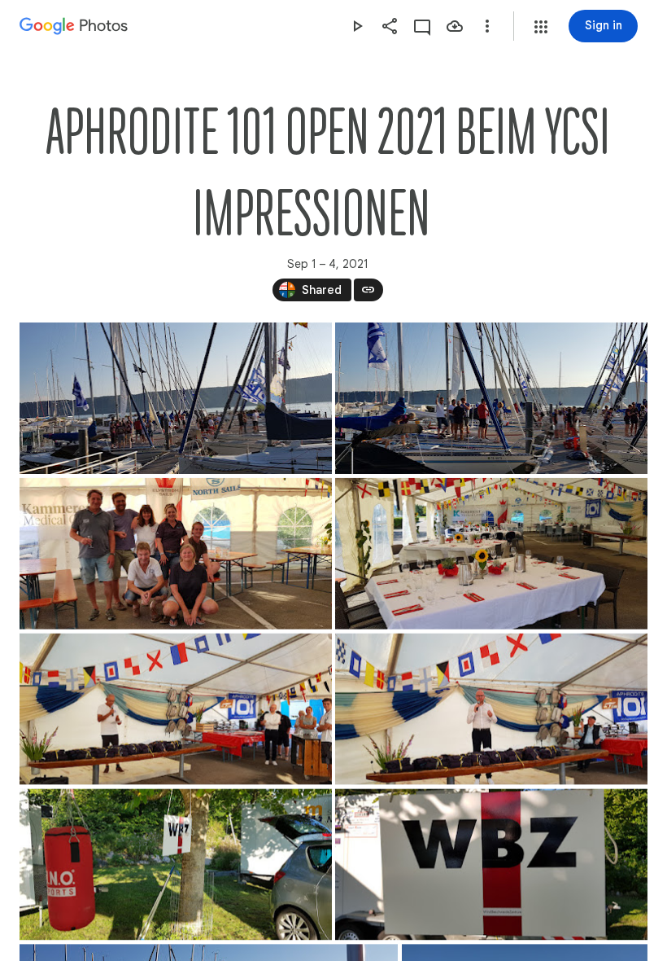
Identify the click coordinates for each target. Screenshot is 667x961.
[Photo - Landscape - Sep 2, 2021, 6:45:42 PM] (176, 709)
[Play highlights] (357, 26)
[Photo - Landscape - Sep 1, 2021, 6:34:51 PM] (176, 864)
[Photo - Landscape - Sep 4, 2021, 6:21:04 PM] (491, 398)
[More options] (487, 26)
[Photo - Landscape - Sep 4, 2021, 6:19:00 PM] (176, 398)
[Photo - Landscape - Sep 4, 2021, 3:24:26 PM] (491, 554)
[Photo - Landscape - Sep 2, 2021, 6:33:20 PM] (176, 554)
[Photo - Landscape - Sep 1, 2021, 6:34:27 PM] (491, 864)
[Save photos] (454, 26)
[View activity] (422, 26)
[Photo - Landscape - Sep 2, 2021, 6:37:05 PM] (491, 709)
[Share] (389, 26)
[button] (541, 27)
